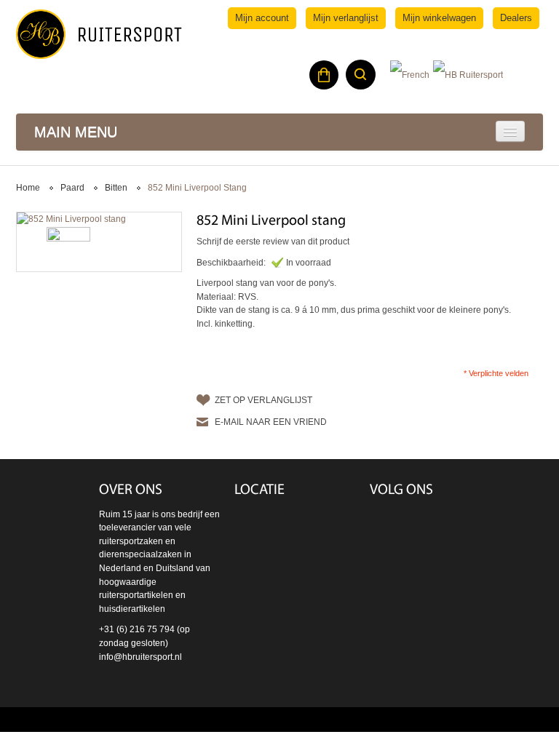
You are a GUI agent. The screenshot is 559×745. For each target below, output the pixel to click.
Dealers (516, 17)
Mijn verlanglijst (345, 17)
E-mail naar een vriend (271, 422)
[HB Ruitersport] (99, 34)
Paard (72, 188)
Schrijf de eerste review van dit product (273, 241)
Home (28, 188)
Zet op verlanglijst (263, 400)
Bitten (116, 188)
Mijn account (262, 17)
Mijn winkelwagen (439, 17)
